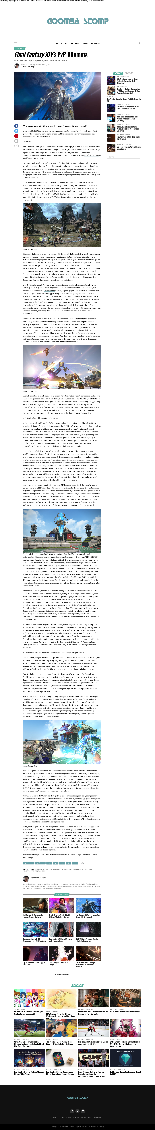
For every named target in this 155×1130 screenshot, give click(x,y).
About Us (56, 1117)
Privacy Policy (86, 1117)
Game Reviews (74, 43)
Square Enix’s (49, 290)
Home (56, 43)
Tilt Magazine (95, 43)
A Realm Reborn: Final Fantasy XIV (48, 869)
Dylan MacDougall (29, 67)
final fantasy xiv (80, 869)
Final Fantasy (67, 869)
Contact (76, 1117)
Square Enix (40, 871)
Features (64, 43)
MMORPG (27, 871)
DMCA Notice (98, 1117)
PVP (33, 871)
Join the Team (66, 1117)
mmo (90, 869)
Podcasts (85, 43)
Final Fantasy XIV (91, 155)
